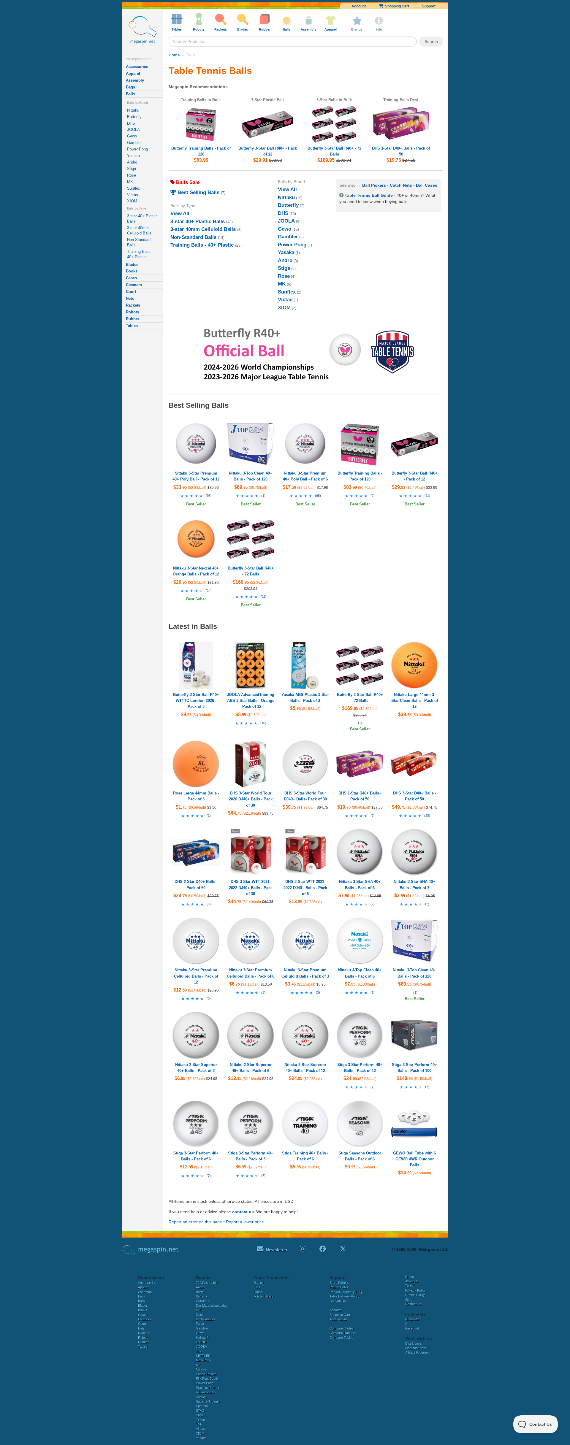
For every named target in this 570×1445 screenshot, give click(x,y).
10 (263, 723)
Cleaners (134, 285)
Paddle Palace (206, 1374)
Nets (130, 298)
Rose (131, 175)
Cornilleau (203, 1301)
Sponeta (202, 1406)
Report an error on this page (195, 1221)
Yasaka (133, 155)
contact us (243, 1211)
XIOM (132, 201)
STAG (200, 1410)
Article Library (264, 1296)
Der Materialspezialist (211, 1305)
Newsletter (413, 1319)
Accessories (137, 66)
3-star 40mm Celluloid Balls (139, 230)
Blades (132, 264)
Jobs (408, 1299)
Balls (130, 94)
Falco (200, 1323)
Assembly (135, 80)
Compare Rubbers (343, 1333)
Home (174, 55)
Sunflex (133, 188)
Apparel (133, 73)
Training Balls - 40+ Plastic (140, 254)
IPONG (201, 1342)
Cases (131, 278)
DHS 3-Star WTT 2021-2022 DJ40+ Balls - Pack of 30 (251, 887)
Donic (200, 1314)
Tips (257, 1287)
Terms (409, 1285)
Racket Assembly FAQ (346, 1292)
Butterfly (134, 117)
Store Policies (339, 1282)
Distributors (413, 1343)
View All (179, 213)
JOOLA (133, 129)
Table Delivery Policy (345, 1296)
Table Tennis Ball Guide (369, 195)
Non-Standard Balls (139, 242)
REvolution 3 (205, 1392)
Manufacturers (415, 1348)
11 (427, 495)
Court (131, 291)
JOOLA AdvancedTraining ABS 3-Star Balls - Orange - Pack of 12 (250, 700)
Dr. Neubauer (205, 1319)
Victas (132, 195)
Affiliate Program (417, 1352)
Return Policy (339, 1287)
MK (130, 182)
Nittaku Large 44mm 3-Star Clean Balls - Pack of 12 (414, 700)
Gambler (134, 142)
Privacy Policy (415, 1290)
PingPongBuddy (207, 1378)
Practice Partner (207, 1388)
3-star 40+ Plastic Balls (142, 218)
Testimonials (338, 1319)
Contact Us (338, 1301)
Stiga (131, 168)
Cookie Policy (415, 1295)
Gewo (132, 136)
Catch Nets (401, 185)
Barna (200, 1292)
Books (131, 271)
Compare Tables (341, 1337)
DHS (131, 123)
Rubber (132, 319)
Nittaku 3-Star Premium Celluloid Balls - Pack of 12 (196, 976)
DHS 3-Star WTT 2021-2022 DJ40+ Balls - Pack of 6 (305, 887)
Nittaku (133, 110)
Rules (258, 1292)
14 (208, 590)
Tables (132, 325)
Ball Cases (426, 185)
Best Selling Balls (197, 192)
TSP (199, 1424)
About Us (412, 1281)
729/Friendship (206, 1282)
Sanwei (201, 1397)
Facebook (412, 1328)
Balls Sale (187, 182)
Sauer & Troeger (208, 1401)
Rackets (133, 305)
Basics (259, 1282)
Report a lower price (245, 1221)
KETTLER (203, 1355)
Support (429, 6)
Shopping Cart (396, 6)
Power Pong (137, 149)
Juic (199, 1351)
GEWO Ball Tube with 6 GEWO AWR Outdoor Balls (414, 1159)
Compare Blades (342, 1328)
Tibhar (200, 1420)
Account (359, 6)
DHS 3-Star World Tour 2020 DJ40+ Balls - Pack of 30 (251, 799)
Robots (132, 312)
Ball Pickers (374, 185)
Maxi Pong (203, 1360)
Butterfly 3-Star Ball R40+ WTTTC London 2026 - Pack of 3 (196, 700)
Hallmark (202, 1337)
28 (427, 815)
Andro (132, 162)
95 (208, 495)
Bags (130, 87)
